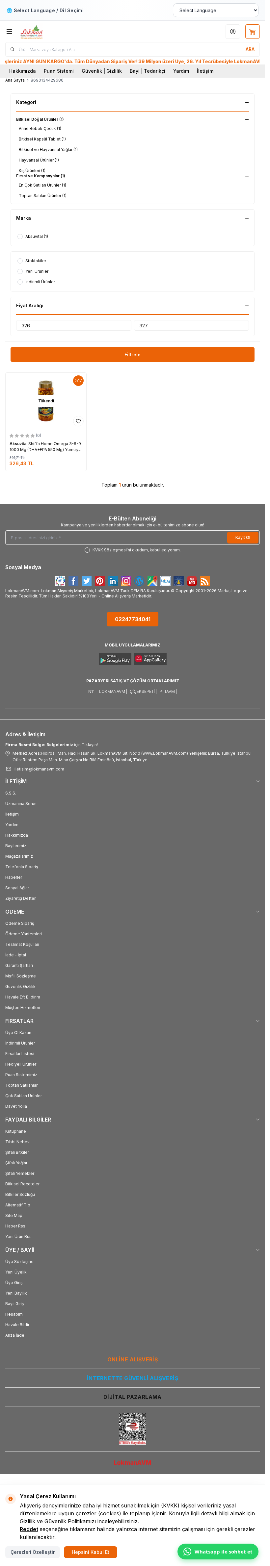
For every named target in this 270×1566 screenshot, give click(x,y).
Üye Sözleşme (19, 1261)
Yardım (181, 71)
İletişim (205, 71)
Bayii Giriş (14, 1303)
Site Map (13, 1215)
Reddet (29, 1529)
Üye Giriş (13, 1282)
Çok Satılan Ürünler (23, 1095)
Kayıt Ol (242, 537)
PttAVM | (168, 691)
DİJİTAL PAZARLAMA (132, 1397)
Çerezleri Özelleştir (33, 1552)
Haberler (13, 877)
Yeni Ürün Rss (18, 1236)
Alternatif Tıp (17, 1204)
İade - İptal (15, 954)
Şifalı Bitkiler (17, 1152)
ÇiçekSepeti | (143, 691)
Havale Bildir (17, 1324)
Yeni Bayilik (16, 1293)
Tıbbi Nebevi (18, 1141)
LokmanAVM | (113, 691)
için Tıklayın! (51, 744)
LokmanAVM (132, 1462)
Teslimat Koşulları (22, 944)
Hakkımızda (22, 71)
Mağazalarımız (19, 856)
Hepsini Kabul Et (90, 1552)
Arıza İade (14, 1335)
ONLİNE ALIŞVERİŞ (132, 1359)
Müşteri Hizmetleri (22, 1007)
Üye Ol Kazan (18, 1032)
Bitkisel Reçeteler (22, 1183)
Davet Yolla (16, 1106)
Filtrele (132, 354)
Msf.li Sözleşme (20, 975)
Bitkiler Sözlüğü (20, 1194)
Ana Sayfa (15, 80)
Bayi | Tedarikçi (147, 71)
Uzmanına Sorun (21, 803)
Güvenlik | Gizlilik (102, 71)
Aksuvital (19, 443)
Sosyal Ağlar (17, 887)
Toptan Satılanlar (21, 1085)
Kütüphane (15, 1131)
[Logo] (51, 31)
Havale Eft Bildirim (22, 997)
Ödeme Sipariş (19, 923)
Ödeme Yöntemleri (23, 933)
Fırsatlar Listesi (19, 1053)
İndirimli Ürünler (20, 1043)
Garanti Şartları (19, 965)
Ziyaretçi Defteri (21, 898)
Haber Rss (15, 1226)
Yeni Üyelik (16, 1272)
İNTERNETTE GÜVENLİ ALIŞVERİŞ (132, 1378)
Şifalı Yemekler (19, 1173)
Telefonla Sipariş (21, 866)
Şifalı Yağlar (16, 1162)
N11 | (92, 691)
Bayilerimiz (15, 845)
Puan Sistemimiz (21, 1074)
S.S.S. (10, 793)
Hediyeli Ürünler (20, 1064)
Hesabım (14, 1314)
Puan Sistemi (59, 71)
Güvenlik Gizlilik (20, 986)
